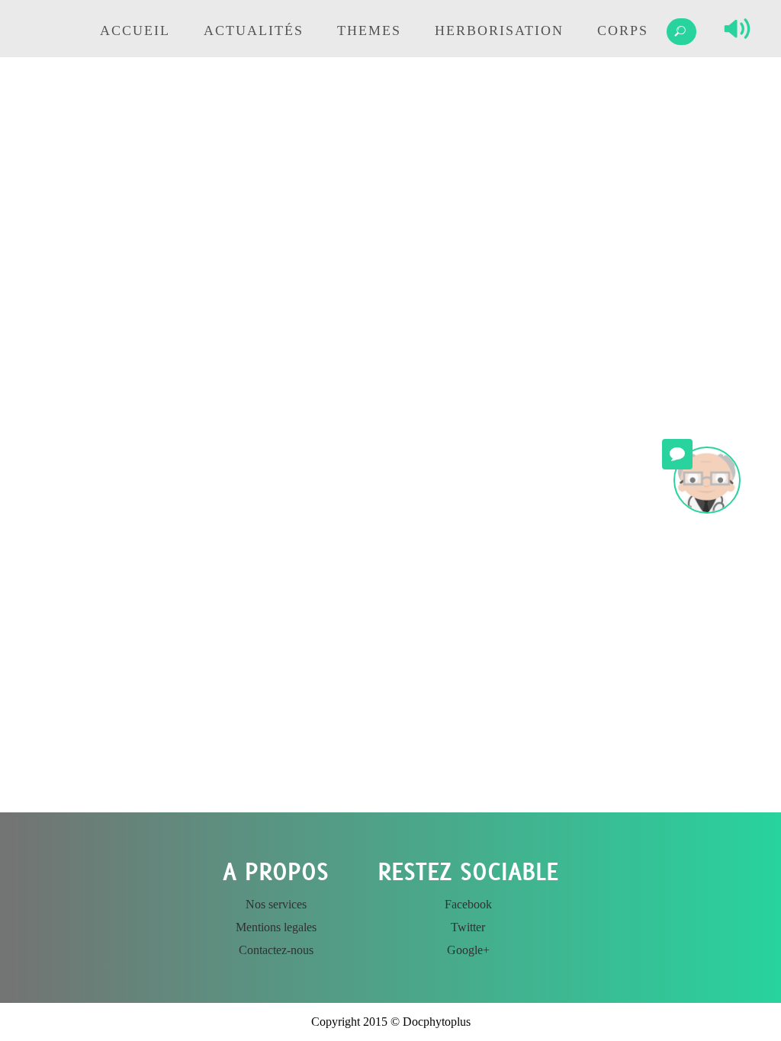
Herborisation (499, 30)
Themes (369, 30)
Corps (622, 30)
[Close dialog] (505, 654)
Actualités (254, 30)
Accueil (135, 30)
